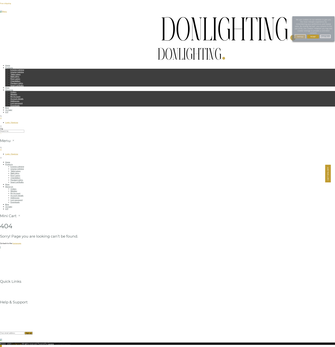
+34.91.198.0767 (9, 264)
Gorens (51, 344)
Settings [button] (300, 36)
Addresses (14, 101)
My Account (15, 96)
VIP (6, 112)
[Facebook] (5, 268)
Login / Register (11, 122)
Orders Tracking (12, 291)
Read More (325, 36)
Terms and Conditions (14, 316)
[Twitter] (6, 270)
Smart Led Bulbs (17, 85)
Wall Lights (14, 76)
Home (7, 65)
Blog (7, 108)
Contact (8, 295)
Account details (16, 99)
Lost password (16, 103)
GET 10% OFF (328, 173)
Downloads (15, 105)
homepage (17, 243)
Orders (13, 92)
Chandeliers (15, 81)
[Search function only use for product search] (1, 116)
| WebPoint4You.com (62, 344)
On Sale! (8, 110)
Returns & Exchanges (14, 320)
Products (9, 67)
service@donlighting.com (12, 260)
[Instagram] (6, 272)
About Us (9, 90)
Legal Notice (10, 309)
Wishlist (13, 94)
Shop (7, 88)
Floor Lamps (15, 79)
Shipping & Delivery (13, 318)
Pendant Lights (16, 83)
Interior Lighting (17, 72)
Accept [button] (313, 36)
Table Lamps (15, 74)
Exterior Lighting (17, 70)
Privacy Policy (10, 311)
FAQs (7, 322)
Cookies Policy (11, 313)
